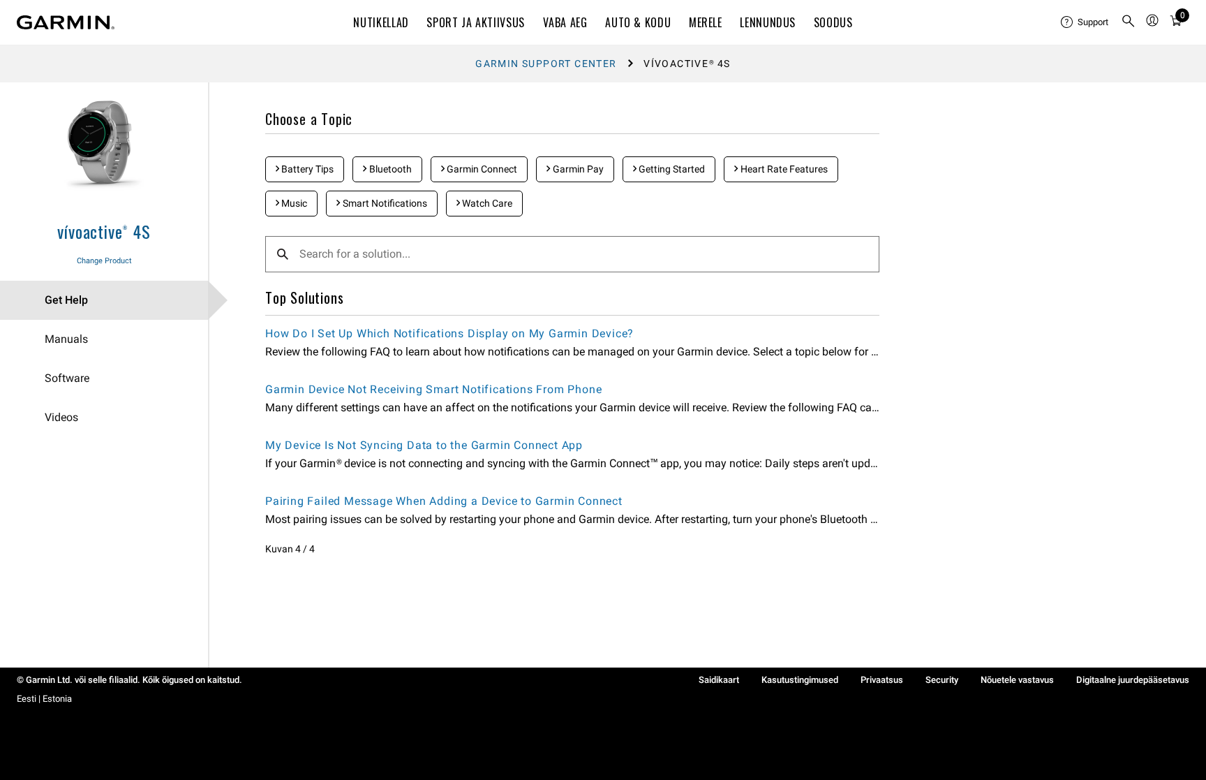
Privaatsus (882, 680)
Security (941, 680)
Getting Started (670, 169)
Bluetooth (389, 169)
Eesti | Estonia (44, 698)
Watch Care (486, 203)
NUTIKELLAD (380, 22)
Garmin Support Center (545, 63)
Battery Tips (306, 169)
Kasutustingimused (799, 680)
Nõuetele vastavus (1017, 680)
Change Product (104, 260)
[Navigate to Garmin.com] (65, 22)
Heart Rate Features (783, 169)
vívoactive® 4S (103, 231)
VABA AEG (565, 22)
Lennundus (768, 22)
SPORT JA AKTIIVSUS (475, 22)
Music (293, 203)
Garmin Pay (577, 169)
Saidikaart (719, 680)
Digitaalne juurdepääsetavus (1132, 680)
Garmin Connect (481, 169)
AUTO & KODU (638, 22)
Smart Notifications (384, 203)
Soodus (833, 22)
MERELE (705, 22)
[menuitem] (1085, 22)
